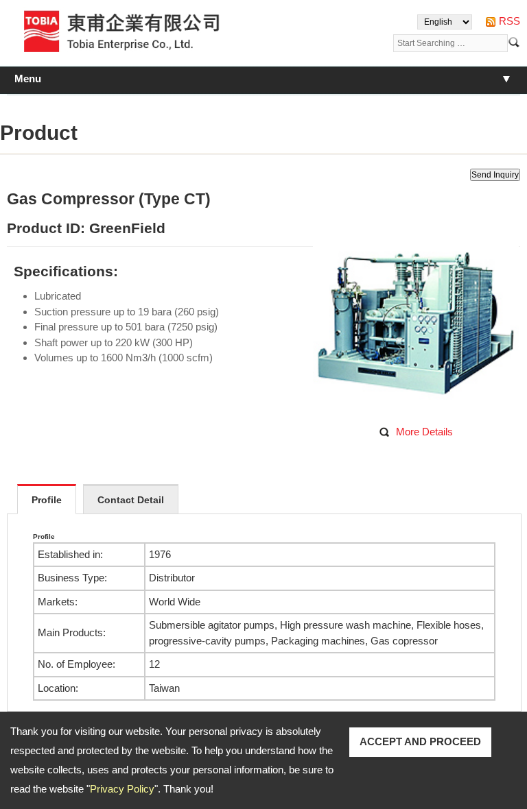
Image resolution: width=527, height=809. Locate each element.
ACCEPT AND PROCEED (420, 741)
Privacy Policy (122, 789)
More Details (424, 431)
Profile (47, 499)
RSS (509, 21)
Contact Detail (130, 499)
